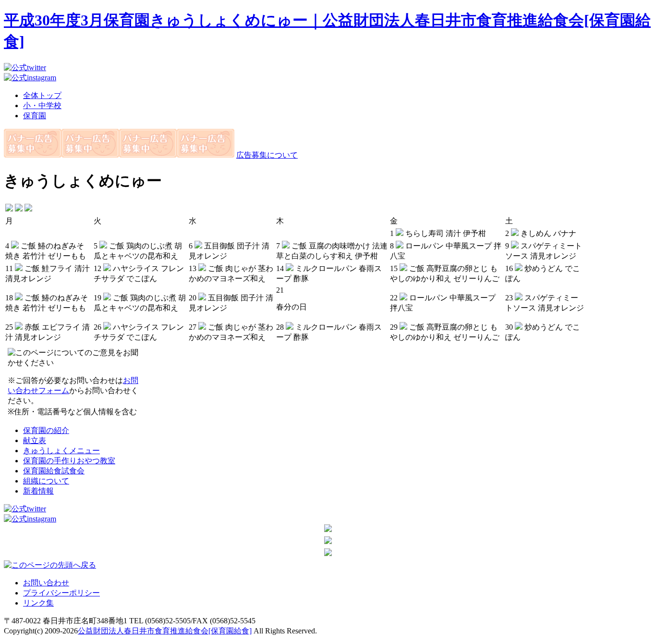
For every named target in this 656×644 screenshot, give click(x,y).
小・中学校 (42, 105)
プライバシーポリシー (61, 593)
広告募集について (267, 155)
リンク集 (38, 603)
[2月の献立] (9, 209)
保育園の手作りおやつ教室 (69, 461)
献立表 (34, 440)
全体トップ (42, 95)
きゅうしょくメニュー (61, 450)
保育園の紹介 (46, 430)
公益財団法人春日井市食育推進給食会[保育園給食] (165, 631)
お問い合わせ (46, 583)
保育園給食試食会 (54, 471)
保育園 (34, 115)
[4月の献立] (28, 209)
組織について (46, 481)
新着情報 (38, 491)
